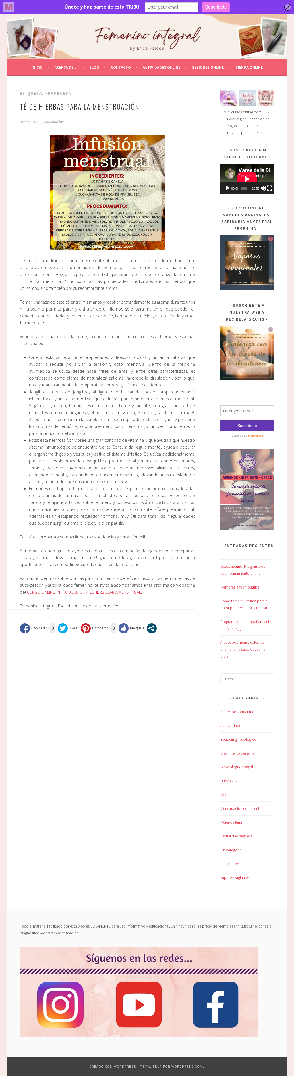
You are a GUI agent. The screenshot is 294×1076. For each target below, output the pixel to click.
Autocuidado (230, 725)
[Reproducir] (228, 188)
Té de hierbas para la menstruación (79, 106)
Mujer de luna (231, 822)
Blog (94, 67)
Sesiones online (208, 67)
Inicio (37, 67)
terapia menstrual (234, 863)
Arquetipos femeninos (238, 711)
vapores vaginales (234, 877)
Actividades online (161, 67)
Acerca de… (66, 67)
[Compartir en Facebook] (33, 628)
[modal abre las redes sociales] (152, 628)
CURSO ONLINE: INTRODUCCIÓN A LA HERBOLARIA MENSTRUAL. (84, 592)
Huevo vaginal (231, 780)
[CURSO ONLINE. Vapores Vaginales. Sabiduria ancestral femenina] (247, 288)
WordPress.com (187, 1066)
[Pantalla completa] (269, 188)
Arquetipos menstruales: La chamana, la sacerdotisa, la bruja (242, 649)
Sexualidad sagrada (236, 836)
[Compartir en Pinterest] (94, 628)
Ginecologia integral (236, 767)
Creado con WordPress (113, 1066)
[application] (247, 179)
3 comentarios (52, 122)
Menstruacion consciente (240, 808)
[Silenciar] (263, 188)
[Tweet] (68, 628)
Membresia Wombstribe (239, 587)
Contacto (121, 67)
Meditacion (229, 794)
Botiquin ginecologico (238, 739)
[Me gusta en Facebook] (131, 628)
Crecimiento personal (237, 753)
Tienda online (249, 67)
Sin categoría (230, 849)
